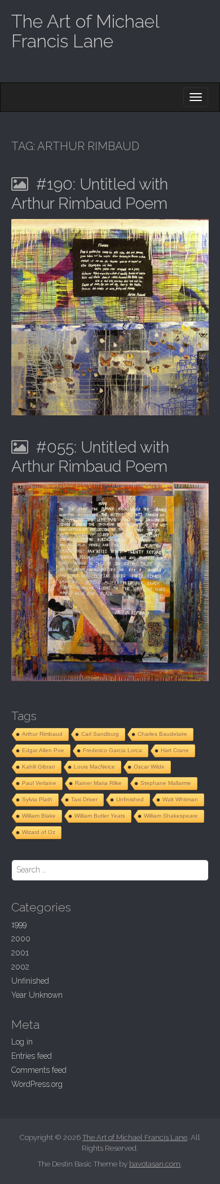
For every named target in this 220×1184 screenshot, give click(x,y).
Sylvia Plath (37, 799)
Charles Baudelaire (162, 734)
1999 (19, 924)
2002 (20, 966)
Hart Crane (175, 750)
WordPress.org (37, 1084)
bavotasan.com (155, 1164)
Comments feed (39, 1070)
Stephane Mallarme (165, 783)
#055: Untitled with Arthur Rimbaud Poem (90, 457)
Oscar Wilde (149, 767)
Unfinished (130, 799)
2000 (20, 938)
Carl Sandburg (100, 734)
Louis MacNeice (94, 767)
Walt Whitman (180, 799)
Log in (22, 1041)
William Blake (39, 816)
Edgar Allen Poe (43, 750)
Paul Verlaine (39, 783)
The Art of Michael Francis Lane (85, 31)
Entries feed (31, 1055)
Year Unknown (37, 994)
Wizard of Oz (38, 832)
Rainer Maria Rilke (98, 783)
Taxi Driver (84, 799)
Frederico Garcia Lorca (112, 750)
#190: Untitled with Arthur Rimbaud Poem (89, 194)
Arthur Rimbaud (42, 734)
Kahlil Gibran (38, 767)
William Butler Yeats (99, 816)
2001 (20, 952)
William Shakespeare (171, 816)
